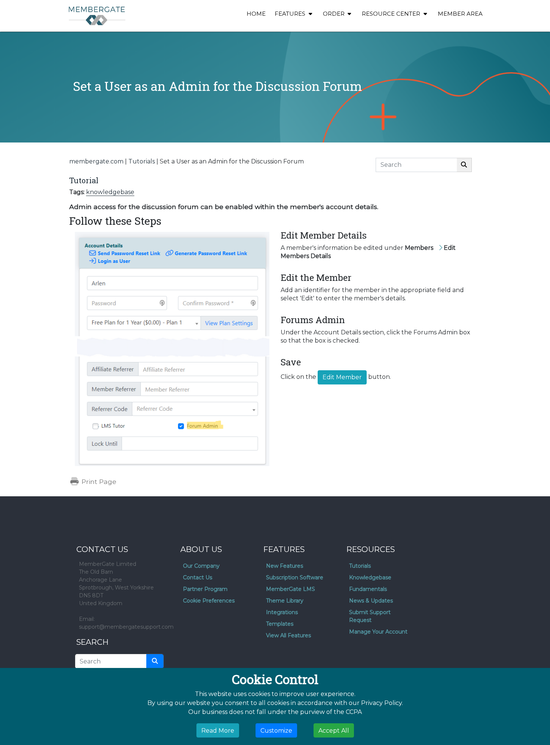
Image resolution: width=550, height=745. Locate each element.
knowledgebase (110, 192)
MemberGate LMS (290, 589)
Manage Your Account (378, 631)
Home (256, 13)
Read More (217, 730)
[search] (155, 661)
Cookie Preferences (209, 600)
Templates (279, 623)
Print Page (98, 481)
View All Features (288, 635)
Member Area (460, 13)
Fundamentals (368, 589)
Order (334, 13)
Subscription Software (294, 577)
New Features (284, 565)
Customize (276, 730)
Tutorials (141, 161)
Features (291, 13)
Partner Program (205, 589)
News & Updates (371, 600)
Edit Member (342, 377)
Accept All (333, 730)
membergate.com (96, 161)
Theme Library (284, 600)
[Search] (464, 165)
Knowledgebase (370, 577)
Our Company (201, 565)
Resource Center (392, 13)
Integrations (282, 612)
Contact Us (197, 577)
